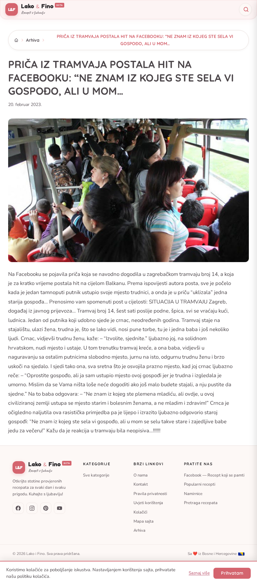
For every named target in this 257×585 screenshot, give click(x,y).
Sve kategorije (96, 475)
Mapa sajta (144, 521)
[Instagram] (32, 508)
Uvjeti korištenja (148, 503)
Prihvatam (232, 573)
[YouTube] (59, 508)
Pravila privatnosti (150, 493)
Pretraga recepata (201, 503)
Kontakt (141, 484)
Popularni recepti (199, 484)
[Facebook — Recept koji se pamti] (18, 508)
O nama (141, 475)
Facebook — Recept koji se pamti (214, 475)
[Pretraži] (245, 9)
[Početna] (16, 40)
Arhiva (32, 40)
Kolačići (140, 512)
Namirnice (193, 493)
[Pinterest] (45, 508)
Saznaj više (199, 573)
